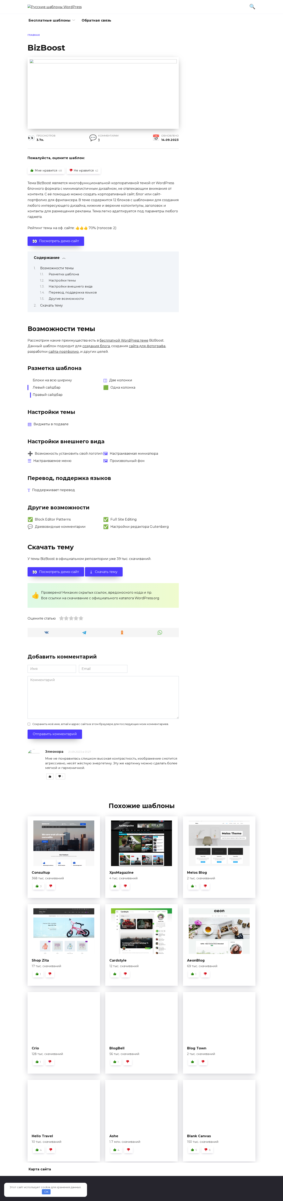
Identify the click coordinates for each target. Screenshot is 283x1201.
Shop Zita (40, 960)
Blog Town (196, 1048)
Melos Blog (197, 873)
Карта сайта (40, 1169)
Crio (35, 1048)
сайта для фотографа (147, 346)
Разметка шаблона (64, 274)
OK (46, 1191)
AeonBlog (196, 960)
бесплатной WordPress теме (124, 340)
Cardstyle (118, 960)
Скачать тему (51, 305)
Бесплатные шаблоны (49, 20)
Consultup (41, 873)
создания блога (96, 346)
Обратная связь (96, 20)
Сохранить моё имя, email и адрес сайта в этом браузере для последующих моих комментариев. (100, 724)
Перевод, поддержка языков (73, 292)
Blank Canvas (199, 1136)
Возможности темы (57, 268)
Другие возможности (66, 299)
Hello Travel (42, 1136)
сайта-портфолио (63, 352)
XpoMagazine (121, 873)
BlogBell (117, 1048)
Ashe (113, 1136)
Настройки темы (62, 280)
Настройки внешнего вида (70, 286)
